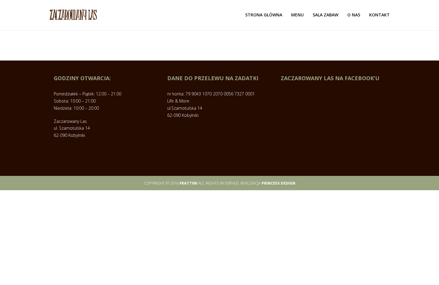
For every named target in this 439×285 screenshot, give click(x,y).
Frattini (188, 183)
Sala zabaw (325, 15)
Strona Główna (263, 15)
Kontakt (379, 15)
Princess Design (278, 183)
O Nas (353, 15)
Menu (297, 15)
